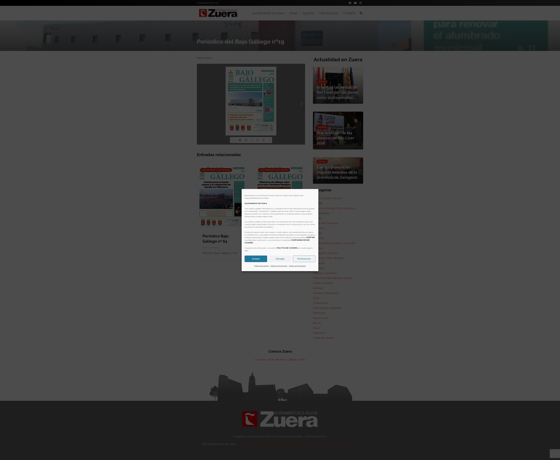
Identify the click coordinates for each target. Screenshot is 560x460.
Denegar (280, 259)
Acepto (256, 259)
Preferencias (304, 259)
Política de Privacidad (278, 266)
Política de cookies (261, 266)
